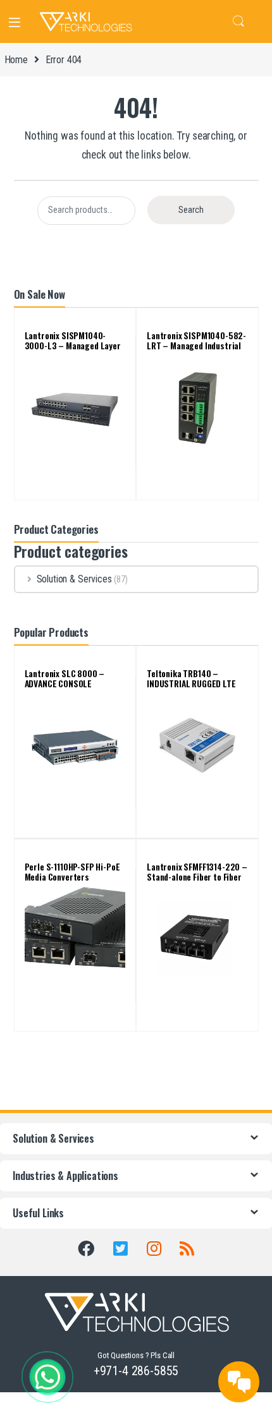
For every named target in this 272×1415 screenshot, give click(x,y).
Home (16, 60)
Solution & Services (74, 579)
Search (238, 21)
